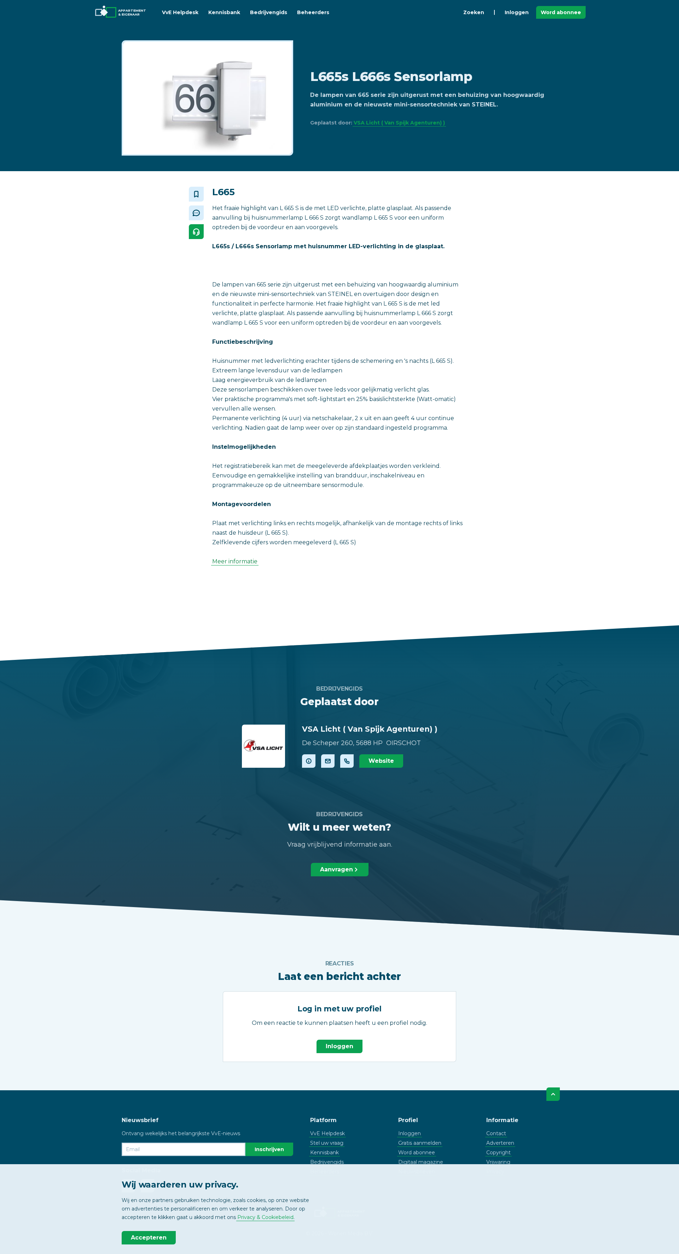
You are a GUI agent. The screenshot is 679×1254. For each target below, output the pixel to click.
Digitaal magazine (420, 1162)
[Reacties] (196, 212)
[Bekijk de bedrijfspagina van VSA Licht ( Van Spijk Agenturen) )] (263, 746)
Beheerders (313, 12)
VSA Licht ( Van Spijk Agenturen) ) (399, 123)
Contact (496, 1133)
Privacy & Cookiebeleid (265, 1217)
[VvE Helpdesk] (196, 231)
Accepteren (149, 1237)
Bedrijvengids (268, 12)
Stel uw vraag (326, 1143)
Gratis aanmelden (419, 1143)
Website (381, 760)
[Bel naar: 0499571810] (347, 761)
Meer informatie (234, 561)
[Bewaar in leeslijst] (196, 194)
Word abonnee (561, 12)
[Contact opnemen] (328, 761)
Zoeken (473, 12)
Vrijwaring (498, 1162)
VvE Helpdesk (180, 12)
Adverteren (500, 1143)
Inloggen (517, 12)
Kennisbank (224, 12)
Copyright (498, 1152)
